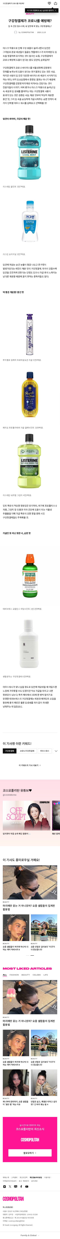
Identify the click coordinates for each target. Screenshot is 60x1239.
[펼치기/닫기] (55, 750)
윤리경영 (34, 1181)
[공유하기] (55, 3)
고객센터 (14, 1177)
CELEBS (37, 975)
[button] (27, 955)
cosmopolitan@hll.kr (16, 1221)
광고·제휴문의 (24, 1181)
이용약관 (47, 1177)
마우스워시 (44, 750)
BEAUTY (25, 975)
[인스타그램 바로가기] (4, 1186)
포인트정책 (23, 1177)
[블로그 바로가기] (15, 1186)
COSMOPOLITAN (27, 32)
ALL (5, 975)
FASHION (14, 975)
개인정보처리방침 (36, 1177)
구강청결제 (9, 750)
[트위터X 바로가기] (10, 1186)
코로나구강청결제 (27, 750)
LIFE (46, 975)
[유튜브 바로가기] (26, 1186)
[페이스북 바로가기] (21, 1186)
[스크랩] (49, 3)
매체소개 (6, 1177)
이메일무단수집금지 (9, 1181)
